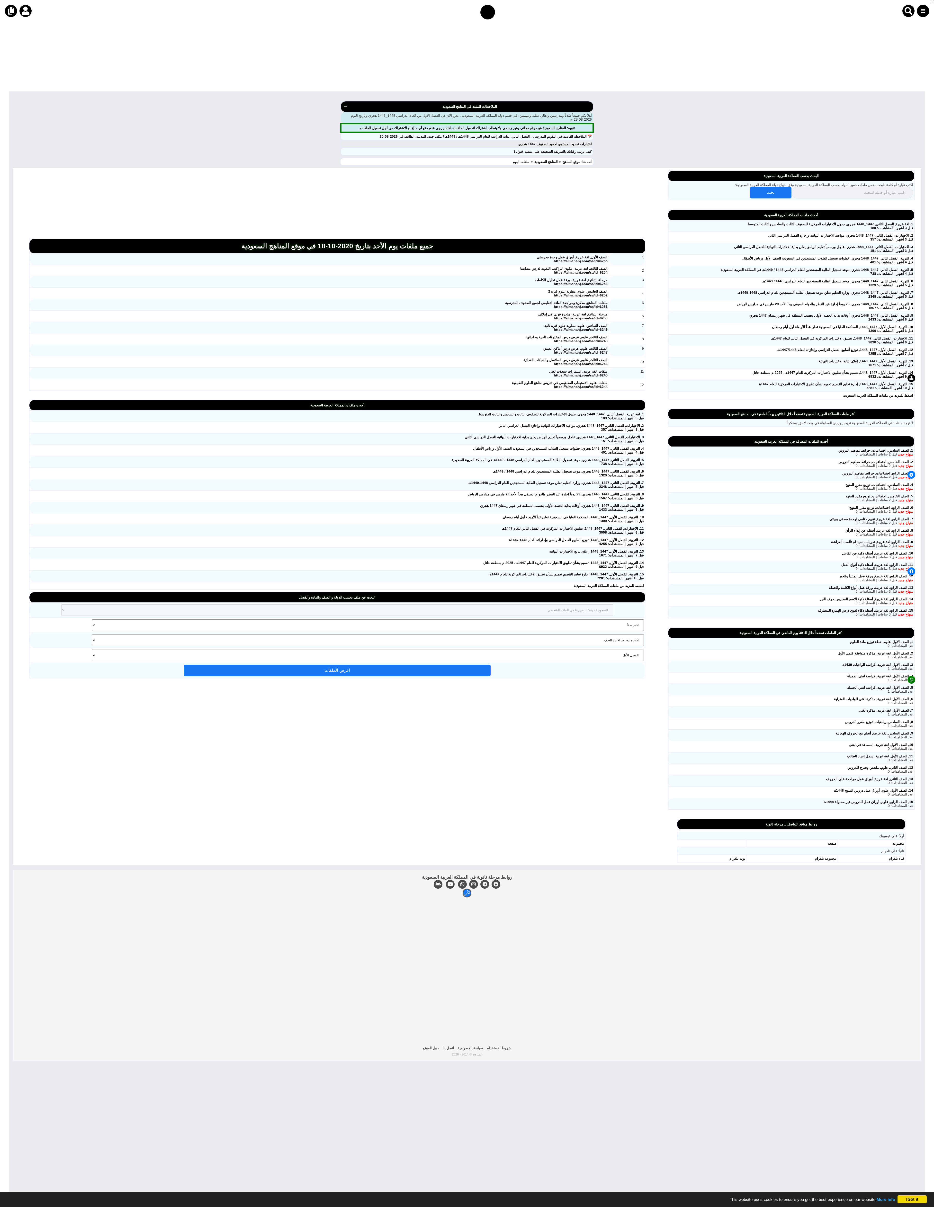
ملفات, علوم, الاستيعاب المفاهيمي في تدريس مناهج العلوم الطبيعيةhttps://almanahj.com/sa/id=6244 (560, 385)
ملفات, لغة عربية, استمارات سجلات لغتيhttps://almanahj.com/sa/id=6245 (578, 373)
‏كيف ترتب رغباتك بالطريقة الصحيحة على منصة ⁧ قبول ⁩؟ (552, 151)
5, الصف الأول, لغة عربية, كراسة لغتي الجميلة (880, 687)
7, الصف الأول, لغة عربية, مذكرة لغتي (886, 710)
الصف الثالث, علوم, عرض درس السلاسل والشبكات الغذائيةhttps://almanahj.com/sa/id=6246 (565, 362)
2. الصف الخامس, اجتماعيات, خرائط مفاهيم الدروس (875, 462)
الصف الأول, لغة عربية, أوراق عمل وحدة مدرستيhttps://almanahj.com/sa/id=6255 (572, 259)
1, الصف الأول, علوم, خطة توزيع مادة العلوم (881, 642)
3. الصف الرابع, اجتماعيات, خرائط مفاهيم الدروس (877, 473)
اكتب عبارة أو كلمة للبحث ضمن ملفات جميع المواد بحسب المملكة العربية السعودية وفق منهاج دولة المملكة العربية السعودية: (824, 185)
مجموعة (898, 843)
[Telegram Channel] (484, 884)
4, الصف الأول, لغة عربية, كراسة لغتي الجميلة (880, 676)
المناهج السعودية (546, 162)
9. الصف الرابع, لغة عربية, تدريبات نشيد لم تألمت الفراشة (872, 542)
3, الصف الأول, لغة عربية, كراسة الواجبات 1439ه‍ (878, 665)
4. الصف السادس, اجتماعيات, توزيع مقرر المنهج (879, 485)
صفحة (832, 843)
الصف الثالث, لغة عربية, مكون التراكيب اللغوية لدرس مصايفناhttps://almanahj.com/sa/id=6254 (564, 270)
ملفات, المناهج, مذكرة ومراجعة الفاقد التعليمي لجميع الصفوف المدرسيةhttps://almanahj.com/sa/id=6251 (556, 305)
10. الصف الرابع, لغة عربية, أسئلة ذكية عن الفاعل (877, 553)
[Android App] (438, 884)
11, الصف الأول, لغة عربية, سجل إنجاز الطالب (880, 756)
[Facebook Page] (496, 884)
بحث (771, 192)
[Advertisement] (788, 57)
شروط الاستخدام (499, 1048)
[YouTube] (450, 884)
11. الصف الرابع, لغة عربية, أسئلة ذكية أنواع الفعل (877, 565)
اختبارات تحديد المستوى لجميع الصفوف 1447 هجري (555, 144)
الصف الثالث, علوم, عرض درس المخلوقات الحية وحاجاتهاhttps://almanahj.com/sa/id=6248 (567, 339)
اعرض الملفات (337, 670)
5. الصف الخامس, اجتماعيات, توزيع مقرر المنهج (879, 496)
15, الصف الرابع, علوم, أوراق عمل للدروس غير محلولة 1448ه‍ (868, 802)
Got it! (912, 1199)
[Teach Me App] (467, 893)
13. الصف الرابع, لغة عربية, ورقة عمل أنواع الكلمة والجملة (871, 588)
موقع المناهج (571, 162)
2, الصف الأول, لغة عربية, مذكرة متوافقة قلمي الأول (875, 653)
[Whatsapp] (462, 884)
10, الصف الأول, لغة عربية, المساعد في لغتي (881, 745)
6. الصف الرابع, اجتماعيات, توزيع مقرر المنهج (881, 508)
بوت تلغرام (737, 858)
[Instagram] (473, 884)
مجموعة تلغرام (825, 858)
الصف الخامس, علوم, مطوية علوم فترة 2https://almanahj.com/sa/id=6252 (578, 293)
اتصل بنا (448, 1048)
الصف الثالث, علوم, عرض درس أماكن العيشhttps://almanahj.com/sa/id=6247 (575, 350)
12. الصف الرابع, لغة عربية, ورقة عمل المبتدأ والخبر (876, 576)
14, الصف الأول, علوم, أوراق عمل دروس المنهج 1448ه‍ (873, 790)
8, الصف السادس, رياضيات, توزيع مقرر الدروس (879, 722)
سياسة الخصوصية (470, 1048)
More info (886, 1199)
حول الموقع (431, 1048)
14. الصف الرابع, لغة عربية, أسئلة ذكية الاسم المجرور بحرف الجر (866, 599)
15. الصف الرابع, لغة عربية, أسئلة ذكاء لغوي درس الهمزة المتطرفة (865, 610)
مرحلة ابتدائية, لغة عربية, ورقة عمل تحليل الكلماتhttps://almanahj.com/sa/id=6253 (571, 282)
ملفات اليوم (521, 162)
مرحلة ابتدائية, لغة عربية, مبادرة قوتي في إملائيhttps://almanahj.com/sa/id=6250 (573, 316)
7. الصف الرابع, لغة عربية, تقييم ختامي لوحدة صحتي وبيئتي (871, 519)
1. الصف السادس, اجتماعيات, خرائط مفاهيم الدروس (875, 450)
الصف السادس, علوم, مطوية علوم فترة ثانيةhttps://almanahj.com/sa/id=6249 (576, 327)
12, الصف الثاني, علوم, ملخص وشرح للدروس (880, 767)
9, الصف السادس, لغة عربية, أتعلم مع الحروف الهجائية (874, 733)
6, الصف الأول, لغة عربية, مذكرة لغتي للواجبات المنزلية (873, 699)
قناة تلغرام (896, 858)
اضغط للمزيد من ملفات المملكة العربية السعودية (609, 586)
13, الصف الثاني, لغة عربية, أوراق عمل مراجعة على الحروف (869, 779)
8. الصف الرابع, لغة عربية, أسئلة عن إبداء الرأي (879, 530)
